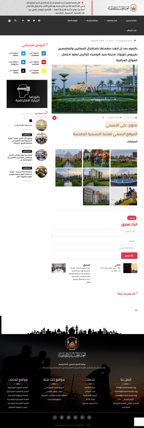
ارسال (127, 256)
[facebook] (39, 20)
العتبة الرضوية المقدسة (18, 395)
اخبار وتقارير (27, 134)
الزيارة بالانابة (73, 20)
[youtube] (28, 20)
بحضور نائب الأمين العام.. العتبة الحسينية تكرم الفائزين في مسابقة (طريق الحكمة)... (20, 141)
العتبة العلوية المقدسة (18, 387)
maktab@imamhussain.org (126, 391)
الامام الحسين (131, 20)
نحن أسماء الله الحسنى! (23, 125)
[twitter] (34, 20)
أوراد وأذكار (90, 399)
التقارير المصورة (97, 40)
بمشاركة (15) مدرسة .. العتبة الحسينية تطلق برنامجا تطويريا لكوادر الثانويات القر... (20, 174)
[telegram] (68, 417)
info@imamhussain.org (126, 387)
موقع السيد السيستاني (54, 387)
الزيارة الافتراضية (90, 395)
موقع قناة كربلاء (54, 399)
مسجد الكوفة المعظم (18, 407)
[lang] (9, 20)
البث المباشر (132, 30)
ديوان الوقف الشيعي (54, 391)
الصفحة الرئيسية (125, 40)
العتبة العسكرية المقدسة (18, 399)
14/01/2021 (130, 117)
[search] (15, 20)
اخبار (111, 40)
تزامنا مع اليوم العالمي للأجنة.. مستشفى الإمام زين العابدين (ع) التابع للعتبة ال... (20, 157)
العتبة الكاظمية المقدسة (18, 391)
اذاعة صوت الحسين (90, 403)
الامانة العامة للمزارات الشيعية (54, 395)
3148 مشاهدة (113, 117)
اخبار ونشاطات (111, 20)
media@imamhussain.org (126, 395)
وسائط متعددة (92, 20)
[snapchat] (61, 417)
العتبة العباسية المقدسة (18, 403)
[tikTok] (55, 417)
